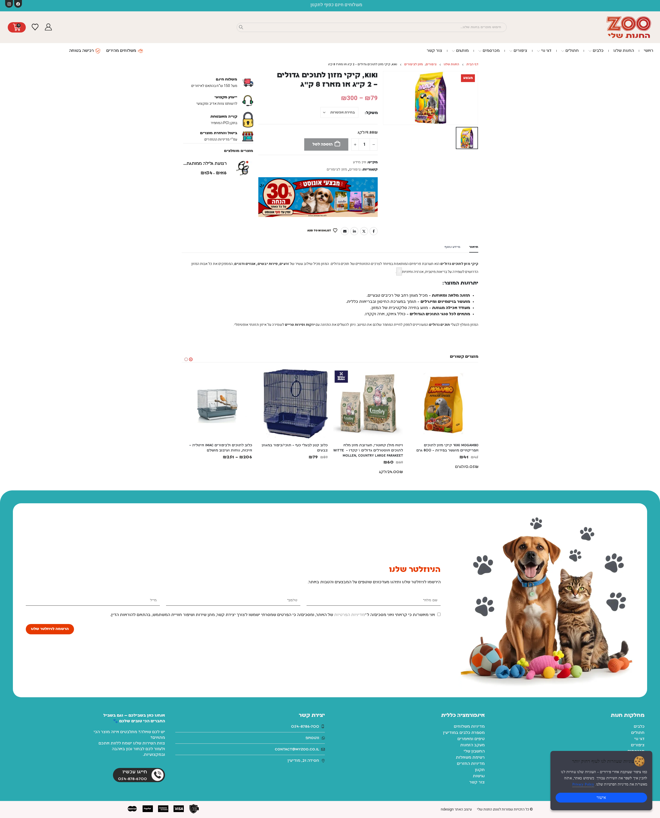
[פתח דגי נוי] (538, 51)
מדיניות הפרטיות (349, 615)
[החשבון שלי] (48, 27)
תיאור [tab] (473, 247)
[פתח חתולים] (562, 51)
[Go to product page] (242, 168)
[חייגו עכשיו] (157, 774)
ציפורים (355, 170)
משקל (372, 113)
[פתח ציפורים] (510, 51)
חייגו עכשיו (134, 772)
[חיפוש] (241, 27)
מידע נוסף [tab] (452, 247)
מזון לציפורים (337, 170)
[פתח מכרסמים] (479, 51)
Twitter (364, 231)
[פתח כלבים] (590, 51)
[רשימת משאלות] (35, 27)
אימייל (345, 231)
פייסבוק (373, 231)
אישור (601, 797)
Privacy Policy (583, 784)
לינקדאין (354, 231)
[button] (190, 359)
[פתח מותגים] (453, 51)
